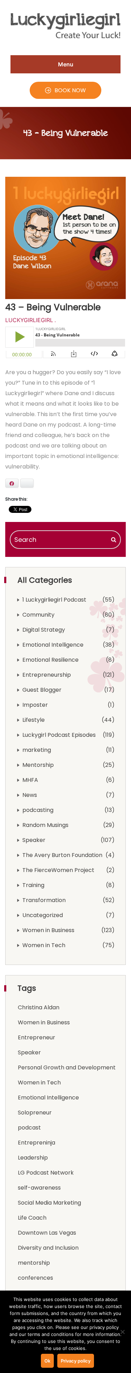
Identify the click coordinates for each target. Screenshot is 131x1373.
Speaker (33, 840)
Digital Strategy (43, 630)
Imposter (35, 705)
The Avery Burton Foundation (62, 855)
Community (38, 615)
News (29, 795)
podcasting (37, 810)
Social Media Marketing (49, 1203)
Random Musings (45, 825)
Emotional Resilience (50, 660)
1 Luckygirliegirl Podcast (54, 600)
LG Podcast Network (46, 1173)
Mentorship (38, 765)
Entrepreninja (36, 1143)
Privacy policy (75, 1361)
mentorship (34, 1263)
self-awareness (39, 1188)
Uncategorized (42, 915)
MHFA (30, 780)
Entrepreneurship (46, 675)
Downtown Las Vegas (47, 1233)
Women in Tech (43, 945)
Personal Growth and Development (67, 1067)
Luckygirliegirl (29, 320)
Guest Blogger (41, 690)
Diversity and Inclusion (48, 1248)
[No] (122, 1331)
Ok (47, 1361)
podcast (29, 1128)
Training (33, 885)
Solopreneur (35, 1113)
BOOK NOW (70, 90)
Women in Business (48, 930)
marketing (36, 750)
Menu (65, 64)
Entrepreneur (36, 1037)
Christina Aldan (38, 1007)
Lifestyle (33, 720)
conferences (35, 1278)
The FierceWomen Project (58, 870)
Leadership (33, 1158)
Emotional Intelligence (52, 645)
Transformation (44, 900)
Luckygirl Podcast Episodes (59, 735)
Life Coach (32, 1218)
